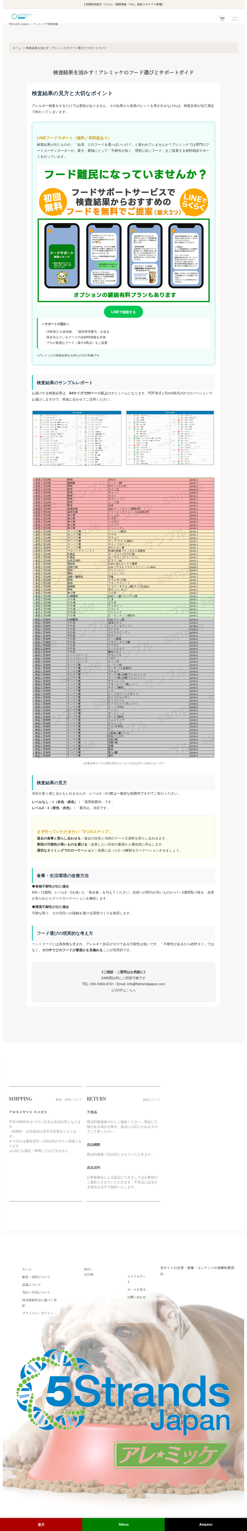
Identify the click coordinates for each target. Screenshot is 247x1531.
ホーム (17, 48)
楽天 (41, 1524)
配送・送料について (36, 1277)
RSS (87, 1269)
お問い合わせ (136, 1297)
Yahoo (123, 1524)
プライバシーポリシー (38, 1313)
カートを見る (136, 1289)
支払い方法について (36, 1292)
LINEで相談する (123, 311)
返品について (31, 1284)
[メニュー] (234, 18)
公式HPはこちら (123, 990)
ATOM (89, 1274)
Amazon (206, 1524)
